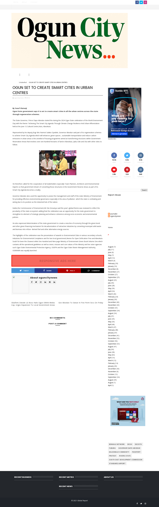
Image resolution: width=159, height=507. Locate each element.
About (24, 2)
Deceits (138, 444)
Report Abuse (114, 195)
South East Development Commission (125, 460)
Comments (141, 232)
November (112, 272)
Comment (96, 271)
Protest (112, 456)
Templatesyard (31, 503)
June (109, 252)
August (110, 247)
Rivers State (125, 456)
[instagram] (145, 2)
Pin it (72, 271)
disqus (57, 313)
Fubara (112, 448)
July (109, 249)
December (112, 269)
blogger (27, 313)
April (109, 258)
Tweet (26, 271)
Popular (128, 232)
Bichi (130, 444)
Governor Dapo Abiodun (129, 448)
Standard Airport (117, 463)
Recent (114, 232)
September (112, 277)
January (111, 266)
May (109, 255)
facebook (87, 313)
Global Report (82, 500)
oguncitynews (37, 16)
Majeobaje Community (119, 452)
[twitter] (141, 2)
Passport (136, 452)
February (111, 263)
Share (49, 271)
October (111, 274)
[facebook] (137, 2)
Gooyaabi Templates (58, 503)
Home (15, 2)
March (110, 260)
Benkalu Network (117, 444)
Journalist (113, 214)
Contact (33, 2)
